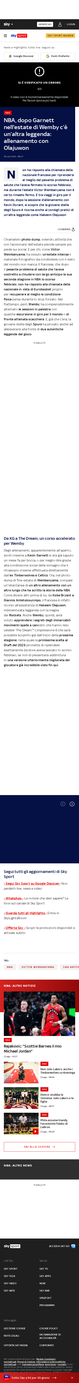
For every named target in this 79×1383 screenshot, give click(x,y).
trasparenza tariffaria (33, 1364)
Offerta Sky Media (16, 1345)
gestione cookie (14, 1328)
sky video (10, 1283)
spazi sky (45, 1297)
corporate (47, 1345)
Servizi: (44, 1260)
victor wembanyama (38, 967)
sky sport (10, 1268)
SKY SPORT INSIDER (60, 35)
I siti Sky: (8, 1260)
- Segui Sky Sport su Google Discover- (32, 883)
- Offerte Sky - (14, 928)
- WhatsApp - (13, 898)
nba (10, 967)
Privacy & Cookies (26, 1361)
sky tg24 (9, 1276)
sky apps (45, 1276)
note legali (11, 1335)
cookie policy (49, 1328)
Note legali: (10, 1320)
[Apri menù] (5, 36)
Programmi (47, 1305)
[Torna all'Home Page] (19, 36)
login (71, 24)
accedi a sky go (59, 1246)
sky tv (44, 1268)
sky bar (44, 1290)
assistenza (50, 1364)
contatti (62, 1364)
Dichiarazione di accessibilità (50, 1336)
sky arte (9, 1290)
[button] (72, 804)
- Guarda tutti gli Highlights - (25, 913)
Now (43, 1283)
